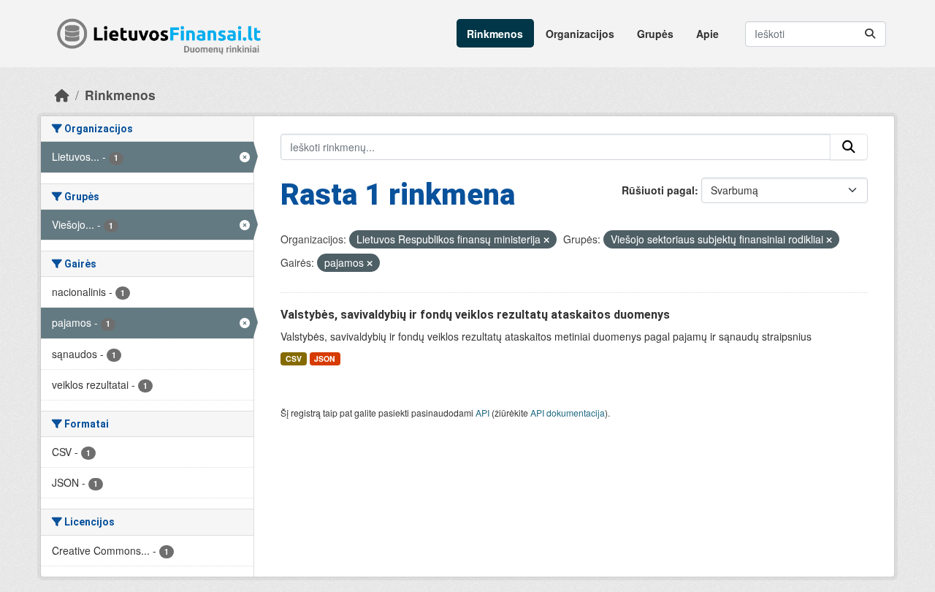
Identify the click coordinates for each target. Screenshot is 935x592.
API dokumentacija (567, 412)
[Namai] (62, 95)
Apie (707, 33)
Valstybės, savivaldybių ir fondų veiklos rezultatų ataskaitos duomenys (475, 315)
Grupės (655, 33)
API (482, 412)
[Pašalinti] (546, 240)
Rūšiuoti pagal (658, 190)
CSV (294, 358)
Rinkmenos (495, 33)
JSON (324, 358)
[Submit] (870, 34)
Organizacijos (580, 33)
